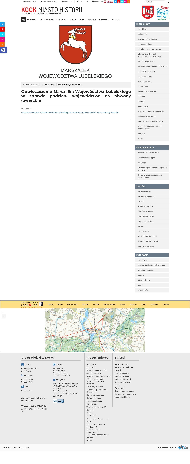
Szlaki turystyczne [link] (145, 206)
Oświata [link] (141, 101)
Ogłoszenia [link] (142, 34)
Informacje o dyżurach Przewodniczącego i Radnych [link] (150, 55)
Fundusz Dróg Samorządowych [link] (150, 121)
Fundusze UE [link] (143, 106)
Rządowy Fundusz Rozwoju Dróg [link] (151, 111)
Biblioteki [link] (142, 134)
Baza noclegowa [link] (144, 191)
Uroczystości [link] (62, 19)
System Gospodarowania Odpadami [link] (153, 66)
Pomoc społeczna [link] (145, 81)
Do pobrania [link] (103, 19)
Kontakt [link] (116, 19)
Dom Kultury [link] (143, 86)
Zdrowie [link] (141, 96)
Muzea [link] (140, 226)
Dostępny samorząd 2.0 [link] (147, 39)
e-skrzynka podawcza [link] (147, 116)
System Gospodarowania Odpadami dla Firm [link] (153, 168)
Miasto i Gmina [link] (47, 19)
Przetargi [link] (142, 162)
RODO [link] (140, 139)
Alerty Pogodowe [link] (145, 44)
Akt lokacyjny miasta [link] (146, 61)
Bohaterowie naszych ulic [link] (148, 241)
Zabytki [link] (141, 201)
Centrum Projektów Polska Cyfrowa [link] (152, 265)
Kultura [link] (82, 19)
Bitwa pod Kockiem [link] (145, 221)
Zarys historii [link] (143, 231)
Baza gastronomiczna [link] (147, 196)
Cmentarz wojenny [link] (145, 211)
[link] (3, 50)
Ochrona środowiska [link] (146, 71)
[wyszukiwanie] (168, 1)
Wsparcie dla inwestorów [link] (148, 153)
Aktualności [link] (32, 19)
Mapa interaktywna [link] (146, 246)
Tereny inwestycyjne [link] (146, 157)
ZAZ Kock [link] (92, 19)
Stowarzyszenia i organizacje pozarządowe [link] (150, 127)
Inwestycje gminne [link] (145, 270)
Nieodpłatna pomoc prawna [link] (149, 49)
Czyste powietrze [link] (145, 76)
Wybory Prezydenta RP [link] (147, 91)
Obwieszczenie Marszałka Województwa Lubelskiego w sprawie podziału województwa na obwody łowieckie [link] (70, 112)
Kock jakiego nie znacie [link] (147, 236)
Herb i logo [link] (142, 29)
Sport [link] (73, 19)
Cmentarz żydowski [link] (146, 216)
